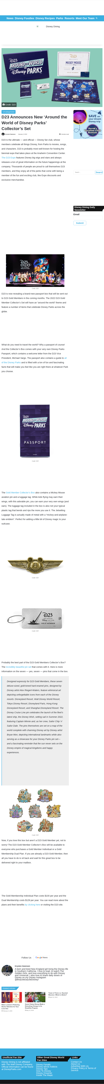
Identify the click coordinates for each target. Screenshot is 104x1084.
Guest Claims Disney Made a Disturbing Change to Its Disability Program (35, 1006)
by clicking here (32, 904)
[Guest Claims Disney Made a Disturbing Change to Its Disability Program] (35, 997)
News (10, 18)
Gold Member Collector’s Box (20, 492)
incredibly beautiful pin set (18, 667)
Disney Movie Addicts (46, 1066)
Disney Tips (42, 1069)
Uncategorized (8, 112)
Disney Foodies (24, 18)
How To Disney (43, 1071)
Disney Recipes (45, 18)
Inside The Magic (44, 1075)
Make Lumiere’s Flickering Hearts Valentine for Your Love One (11, 1006)
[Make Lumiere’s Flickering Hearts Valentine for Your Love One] (12, 997)
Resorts (69, 18)
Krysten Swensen (10, 134)
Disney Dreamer (44, 1073)
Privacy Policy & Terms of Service (83, 1069)
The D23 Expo (9, 157)
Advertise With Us (80, 1066)
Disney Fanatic (43, 1064)
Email (76, 214)
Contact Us (76, 1062)
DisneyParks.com (12, 1069)
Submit (80, 223)
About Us (75, 1064)
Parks (59, 18)
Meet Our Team (85, 18)
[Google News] (41, 957)
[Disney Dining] (52, 33)
